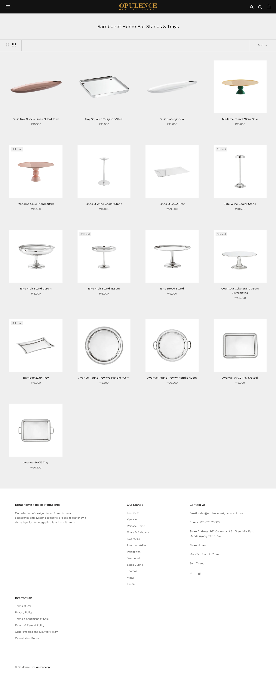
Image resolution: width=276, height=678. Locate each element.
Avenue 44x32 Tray (35, 462)
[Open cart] (268, 7)
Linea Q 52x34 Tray (172, 204)
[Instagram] (199, 573)
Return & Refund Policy (29, 625)
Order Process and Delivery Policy (36, 632)
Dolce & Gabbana (138, 532)
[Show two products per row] (7, 44)
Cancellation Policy (27, 638)
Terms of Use (23, 606)
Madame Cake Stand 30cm (36, 204)
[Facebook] (191, 573)
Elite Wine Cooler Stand (240, 204)
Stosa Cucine (135, 565)
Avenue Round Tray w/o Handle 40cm (103, 377)
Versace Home (136, 526)
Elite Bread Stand (172, 288)
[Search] (260, 7)
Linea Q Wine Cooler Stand (104, 204)
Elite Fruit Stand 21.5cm (36, 288)
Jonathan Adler (136, 545)
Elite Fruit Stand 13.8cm (104, 288)
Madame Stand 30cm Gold (240, 119)
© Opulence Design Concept (33, 666)
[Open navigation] (8, 6)
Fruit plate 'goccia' (172, 119)
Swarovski (133, 539)
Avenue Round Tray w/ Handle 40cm (172, 377)
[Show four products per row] (14, 44)
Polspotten (134, 552)
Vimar (130, 578)
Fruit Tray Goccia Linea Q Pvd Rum (36, 119)
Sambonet (133, 558)
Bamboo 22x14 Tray (36, 377)
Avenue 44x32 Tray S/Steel (240, 377)
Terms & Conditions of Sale (32, 619)
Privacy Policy (23, 612)
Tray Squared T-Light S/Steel (104, 119)
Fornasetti (133, 513)
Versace (132, 519)
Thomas (132, 571)
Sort (261, 45)
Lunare (131, 584)
